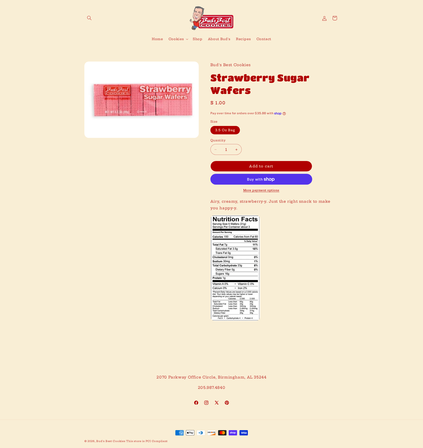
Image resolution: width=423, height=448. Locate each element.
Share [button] (221, 334)
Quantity (218, 140)
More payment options (261, 190)
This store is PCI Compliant (147, 441)
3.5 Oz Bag (225, 130)
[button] (89, 18)
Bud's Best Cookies (110, 441)
